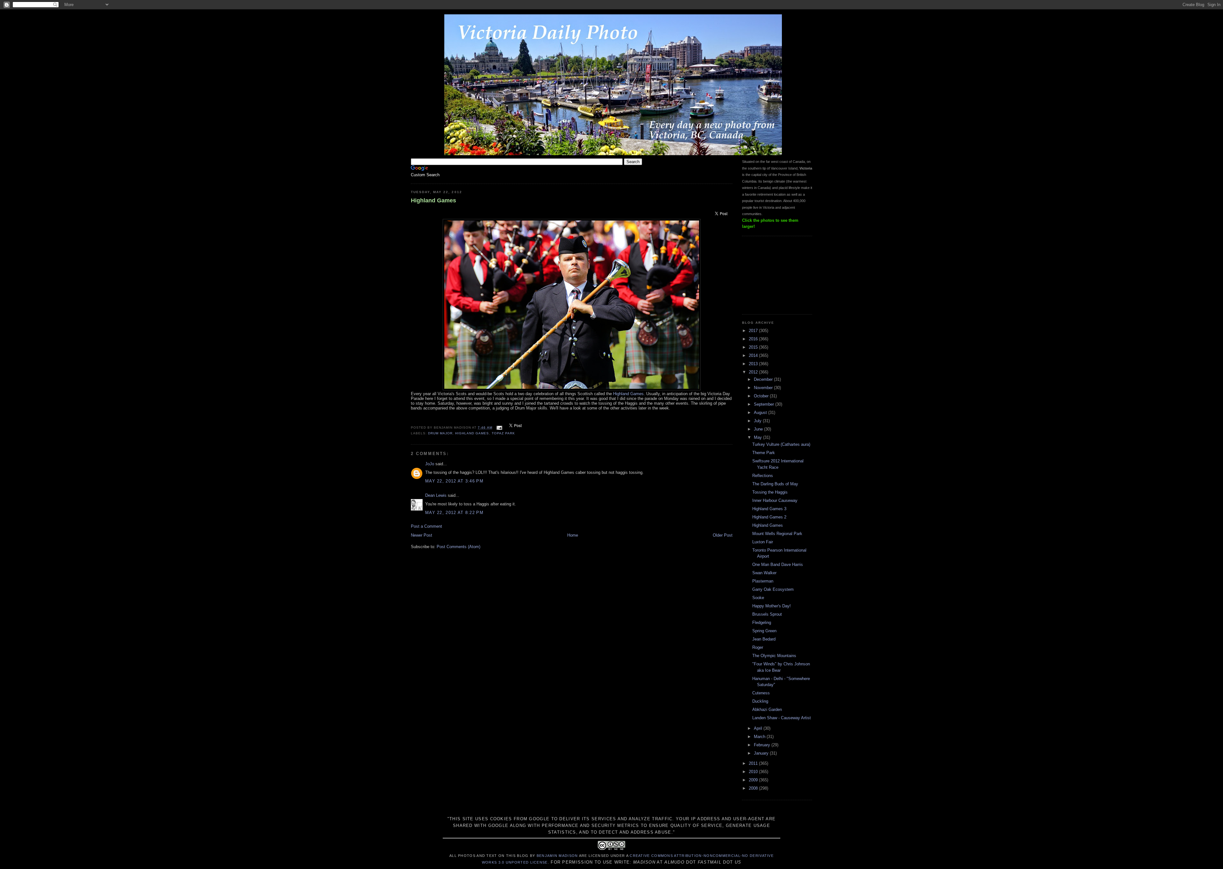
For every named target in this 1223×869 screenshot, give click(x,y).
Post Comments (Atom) (458, 546)
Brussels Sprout (767, 614)
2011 (754, 763)
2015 (754, 347)
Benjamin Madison (557, 856)
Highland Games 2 (769, 517)
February (762, 744)
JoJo (429, 463)
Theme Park (763, 452)
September (764, 404)
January (762, 753)
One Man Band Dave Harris (777, 564)
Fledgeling (761, 622)
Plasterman (762, 581)
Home (572, 535)
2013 (754, 363)
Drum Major (440, 433)
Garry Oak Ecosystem (773, 589)
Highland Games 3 (769, 508)
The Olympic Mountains (774, 655)
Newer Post (421, 535)
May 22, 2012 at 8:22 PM (454, 512)
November (764, 387)
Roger (757, 647)
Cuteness (761, 693)
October (762, 396)
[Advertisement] (774, 274)
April (758, 728)
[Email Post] (499, 427)
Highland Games (433, 200)
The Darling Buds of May (775, 484)
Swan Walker (764, 572)
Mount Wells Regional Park (777, 533)
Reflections (762, 475)
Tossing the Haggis (770, 492)
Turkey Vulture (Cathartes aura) (781, 444)
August (761, 412)
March (760, 736)
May (758, 437)
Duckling (760, 701)
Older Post (723, 535)
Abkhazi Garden (767, 709)
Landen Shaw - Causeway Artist (781, 717)
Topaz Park (503, 433)
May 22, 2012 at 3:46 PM (454, 481)
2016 (754, 339)
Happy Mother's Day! (771, 606)
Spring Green (764, 630)
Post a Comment (426, 526)
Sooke (758, 597)
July (758, 420)
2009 (754, 780)
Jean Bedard (764, 639)
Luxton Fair (762, 542)
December (764, 379)
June (759, 429)
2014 (754, 355)
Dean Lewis (436, 495)
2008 (754, 788)
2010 (754, 771)
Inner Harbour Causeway (774, 500)
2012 (754, 372)
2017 (754, 330)
